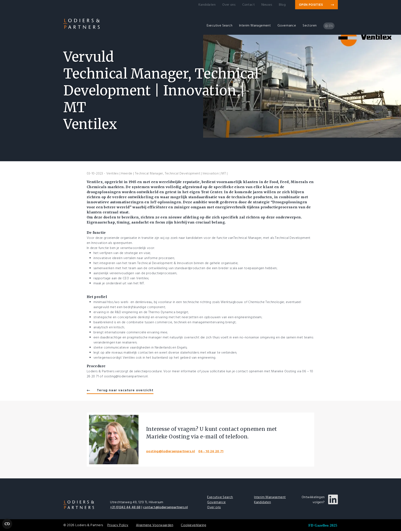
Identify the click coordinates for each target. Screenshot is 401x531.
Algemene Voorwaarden (154, 525)
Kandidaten (207, 4)
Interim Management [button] (255, 25)
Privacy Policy (117, 525)
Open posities (311, 4)
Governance (216, 502)
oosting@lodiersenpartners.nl (170, 451)
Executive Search (220, 497)
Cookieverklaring (193, 525)
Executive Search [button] (219, 25)
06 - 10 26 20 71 (210, 451)
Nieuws (266, 4)
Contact (248, 4)
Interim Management (270, 497)
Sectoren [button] (310, 25)
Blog (282, 4)
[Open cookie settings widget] (7, 524)
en (331, 26)
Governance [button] (286, 25)
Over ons (229, 4)
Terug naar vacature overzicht (125, 390)
